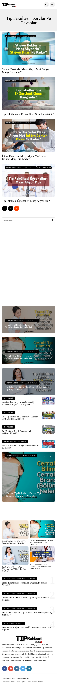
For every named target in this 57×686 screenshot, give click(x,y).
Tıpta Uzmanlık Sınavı (13, 623)
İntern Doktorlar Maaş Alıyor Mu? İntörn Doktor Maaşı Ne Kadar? (24, 157)
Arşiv (12, 682)
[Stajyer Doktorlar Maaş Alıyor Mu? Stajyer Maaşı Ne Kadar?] (28, 48)
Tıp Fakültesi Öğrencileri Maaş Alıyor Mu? (26, 200)
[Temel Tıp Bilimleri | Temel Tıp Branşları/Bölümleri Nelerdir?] (15, 529)
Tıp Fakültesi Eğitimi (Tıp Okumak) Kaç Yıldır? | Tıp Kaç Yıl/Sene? (27, 388)
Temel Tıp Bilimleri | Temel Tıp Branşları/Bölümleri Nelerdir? (19, 326)
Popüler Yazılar (44, 167)
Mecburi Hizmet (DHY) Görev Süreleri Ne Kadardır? (20, 446)
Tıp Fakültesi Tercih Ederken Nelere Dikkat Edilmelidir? (18, 432)
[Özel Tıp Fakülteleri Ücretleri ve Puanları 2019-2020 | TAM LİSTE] (48, 415)
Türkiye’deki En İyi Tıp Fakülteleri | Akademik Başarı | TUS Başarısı (17, 403)
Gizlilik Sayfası (20, 682)
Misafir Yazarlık (32, 682)
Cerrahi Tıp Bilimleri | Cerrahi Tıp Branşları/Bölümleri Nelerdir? (20, 357)
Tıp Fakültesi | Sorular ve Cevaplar (20, 36)
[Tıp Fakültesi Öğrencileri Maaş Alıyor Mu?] (28, 180)
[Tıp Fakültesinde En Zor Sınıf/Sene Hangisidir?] (28, 93)
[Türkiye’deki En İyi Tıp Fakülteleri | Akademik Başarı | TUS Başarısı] (48, 401)
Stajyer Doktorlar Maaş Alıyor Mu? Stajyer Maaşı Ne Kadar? (25, 71)
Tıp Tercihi (8, 398)
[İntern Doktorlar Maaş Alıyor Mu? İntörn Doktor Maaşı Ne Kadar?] (28, 135)
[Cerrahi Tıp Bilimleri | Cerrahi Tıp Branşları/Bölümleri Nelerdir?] (28, 477)
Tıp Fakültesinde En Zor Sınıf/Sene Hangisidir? (28, 114)
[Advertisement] (22, 264)
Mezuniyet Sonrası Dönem (15, 441)
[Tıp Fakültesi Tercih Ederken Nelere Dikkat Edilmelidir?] (48, 429)
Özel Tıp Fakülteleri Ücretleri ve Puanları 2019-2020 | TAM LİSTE (20, 417)
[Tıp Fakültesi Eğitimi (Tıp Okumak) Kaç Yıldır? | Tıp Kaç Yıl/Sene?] (15, 555)
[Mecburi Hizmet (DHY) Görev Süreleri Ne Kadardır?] (48, 444)
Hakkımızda (6, 682)
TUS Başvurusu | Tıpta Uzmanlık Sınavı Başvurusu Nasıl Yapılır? (40, 566)
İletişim (40, 682)
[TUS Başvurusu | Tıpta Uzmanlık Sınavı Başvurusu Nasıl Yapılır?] (42, 554)
